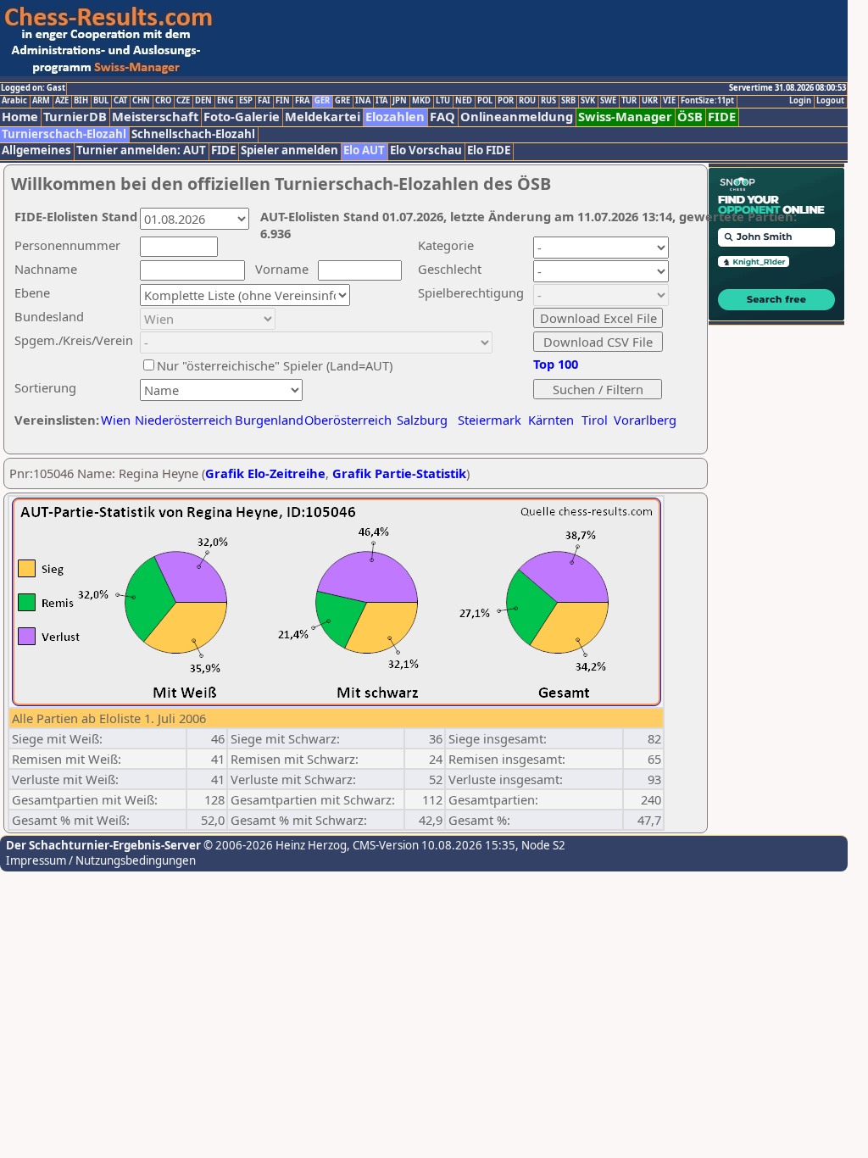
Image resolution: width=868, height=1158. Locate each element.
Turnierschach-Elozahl (64, 134)
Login (800, 101)
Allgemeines (36, 150)
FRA (302, 101)
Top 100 (555, 363)
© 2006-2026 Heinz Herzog (274, 845)
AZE (62, 101)
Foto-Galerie (241, 117)
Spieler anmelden (289, 150)
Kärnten (551, 419)
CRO (163, 101)
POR (506, 101)
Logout (830, 101)
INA (362, 101)
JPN (399, 101)
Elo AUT (364, 150)
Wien (116, 419)
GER (322, 101)
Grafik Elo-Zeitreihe (265, 473)
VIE (669, 101)
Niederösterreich (181, 419)
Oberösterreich (348, 419)
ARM (41, 101)
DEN (203, 101)
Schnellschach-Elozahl (193, 134)
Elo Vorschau (426, 150)
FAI (264, 101)
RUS (548, 101)
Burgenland (269, 419)
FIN (282, 101)
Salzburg (422, 419)
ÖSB (690, 117)
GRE (342, 101)
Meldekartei (322, 117)
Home (20, 117)
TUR (629, 101)
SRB (568, 101)
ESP (246, 101)
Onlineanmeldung (516, 117)
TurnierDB (75, 117)
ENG (225, 101)
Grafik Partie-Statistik (399, 473)
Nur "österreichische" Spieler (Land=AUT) (274, 365)
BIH (81, 101)
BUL (100, 101)
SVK (588, 101)
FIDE (722, 117)
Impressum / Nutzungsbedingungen (101, 860)
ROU (527, 101)
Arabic (14, 101)
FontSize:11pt (707, 101)
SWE (608, 101)
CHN (141, 101)
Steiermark (489, 419)
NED (463, 101)
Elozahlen (395, 117)
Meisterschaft (155, 117)
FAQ (442, 117)
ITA (381, 101)
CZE (183, 101)
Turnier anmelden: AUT (141, 150)
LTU (443, 101)
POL (484, 101)
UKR (650, 101)
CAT (120, 101)
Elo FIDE (488, 150)
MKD (421, 101)
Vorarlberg (645, 419)
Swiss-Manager (625, 117)
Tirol (594, 419)
